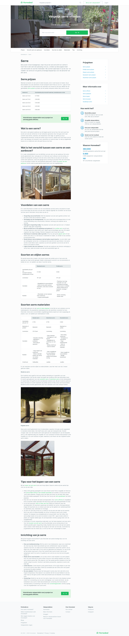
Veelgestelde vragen (26, 625)
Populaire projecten (45, 2)
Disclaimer (40, 633)
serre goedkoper (60, 496)
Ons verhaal (69, 609)
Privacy (47, 633)
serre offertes (59, 499)
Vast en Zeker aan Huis (42, 503)
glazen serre (62, 234)
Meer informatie (47, 612)
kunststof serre (44, 379)
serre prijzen (31, 88)
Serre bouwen (87, 99)
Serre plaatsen (87, 93)
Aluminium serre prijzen (89, 77)
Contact (68, 612)
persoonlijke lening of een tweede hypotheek (39, 492)
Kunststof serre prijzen (89, 75)
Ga (76, 32)
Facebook (91, 609)
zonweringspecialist (55, 583)
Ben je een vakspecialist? (93, 2)
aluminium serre (54, 379)
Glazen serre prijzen (88, 72)
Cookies (52, 633)
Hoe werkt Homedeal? (27, 609)
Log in (106, 2)
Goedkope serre (87, 101)
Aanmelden (46, 609)
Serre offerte (86, 91)
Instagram (91, 612)
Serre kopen (86, 96)
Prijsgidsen (24, 622)
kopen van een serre (30, 485)
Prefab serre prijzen (88, 69)
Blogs (22, 620)
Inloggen (45, 614)
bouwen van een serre (35, 523)
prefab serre (58, 228)
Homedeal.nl (24, 54)
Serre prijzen (86, 67)
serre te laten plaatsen (43, 308)
